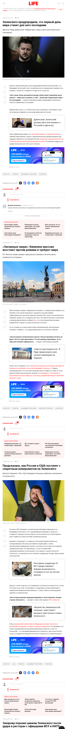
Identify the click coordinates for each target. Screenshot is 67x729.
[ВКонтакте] (33, 183)
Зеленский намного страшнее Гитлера (45, 134)
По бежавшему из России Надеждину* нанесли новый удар (33, 235)
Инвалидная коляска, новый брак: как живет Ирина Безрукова (32, 226)
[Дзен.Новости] (20, 183)
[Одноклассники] (37, 183)
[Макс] (24, 183)
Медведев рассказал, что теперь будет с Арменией (53, 234)
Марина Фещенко (15, 167)
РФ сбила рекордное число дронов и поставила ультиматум (53, 445)
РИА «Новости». (54, 600)
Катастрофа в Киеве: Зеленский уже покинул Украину (12, 226)
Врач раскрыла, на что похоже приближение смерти (52, 226)
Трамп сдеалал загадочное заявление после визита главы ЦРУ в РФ (33, 702)
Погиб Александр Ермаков (30, 710)
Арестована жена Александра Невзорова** (12, 234)
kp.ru (36, 320)
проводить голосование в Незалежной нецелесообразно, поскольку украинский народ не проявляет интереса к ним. (36, 375)
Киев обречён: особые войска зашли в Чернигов (33, 453)
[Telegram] (29, 183)
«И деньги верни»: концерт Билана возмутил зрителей (13, 454)
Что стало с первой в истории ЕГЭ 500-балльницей (52, 701)
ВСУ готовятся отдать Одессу (32, 444)
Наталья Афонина (15, 401)
